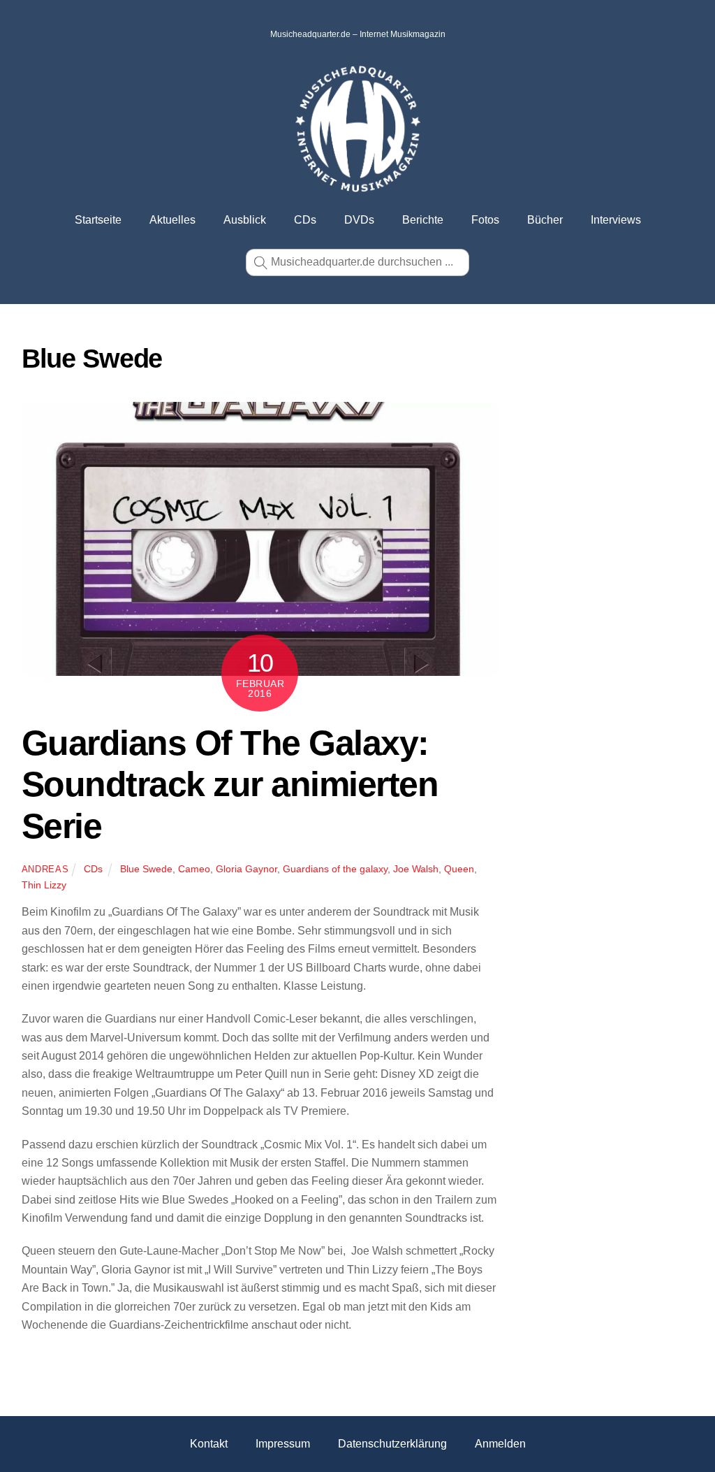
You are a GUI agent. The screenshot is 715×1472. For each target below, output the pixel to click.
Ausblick (244, 220)
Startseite (98, 220)
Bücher (545, 220)
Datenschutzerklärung (392, 1444)
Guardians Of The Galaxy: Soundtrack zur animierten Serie (230, 784)
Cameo (194, 868)
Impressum (283, 1444)
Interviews (616, 220)
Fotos (485, 220)
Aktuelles (172, 220)
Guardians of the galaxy (335, 868)
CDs (305, 220)
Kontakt (209, 1444)
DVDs (359, 220)
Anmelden (500, 1444)
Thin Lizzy (44, 884)
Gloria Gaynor (246, 868)
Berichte (422, 220)
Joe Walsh (415, 868)
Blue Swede (146, 868)
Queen (459, 868)
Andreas (45, 869)
